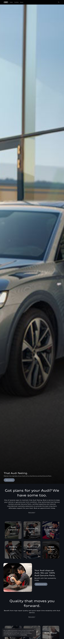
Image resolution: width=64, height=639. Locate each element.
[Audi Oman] (6, 2)
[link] (13, 530)
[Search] (58, 2)
